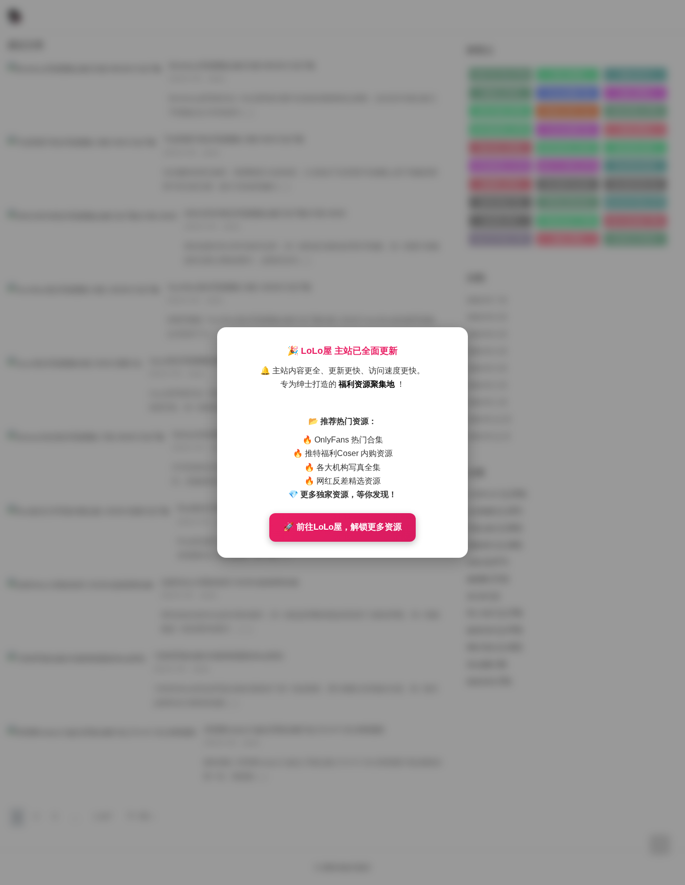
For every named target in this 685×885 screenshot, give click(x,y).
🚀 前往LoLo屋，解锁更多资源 (342, 527)
